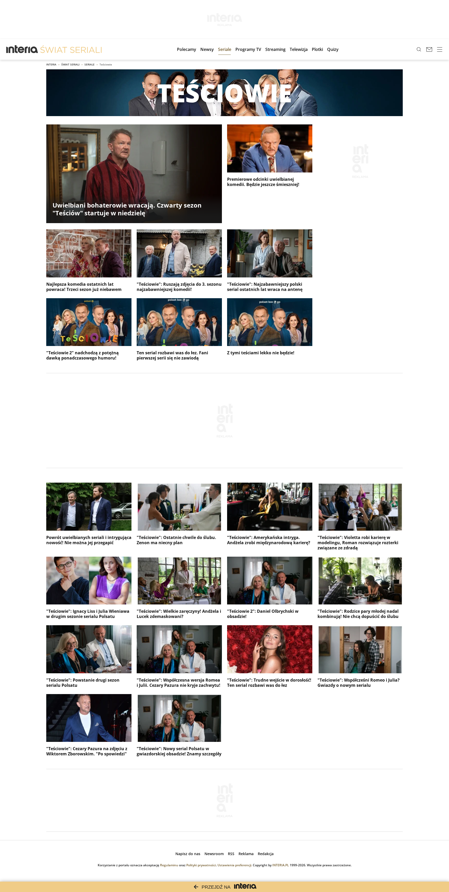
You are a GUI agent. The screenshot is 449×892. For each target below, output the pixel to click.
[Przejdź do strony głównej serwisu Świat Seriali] (71, 49)
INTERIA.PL (280, 865)
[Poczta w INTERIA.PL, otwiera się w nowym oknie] (429, 49)
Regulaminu (169, 865)
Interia (51, 64)
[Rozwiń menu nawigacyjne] (439, 49)
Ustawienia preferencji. (234, 865)
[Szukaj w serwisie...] (419, 49)
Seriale (89, 64)
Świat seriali (70, 64)
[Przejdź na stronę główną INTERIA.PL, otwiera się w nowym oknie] (22, 49)
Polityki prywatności (201, 865)
